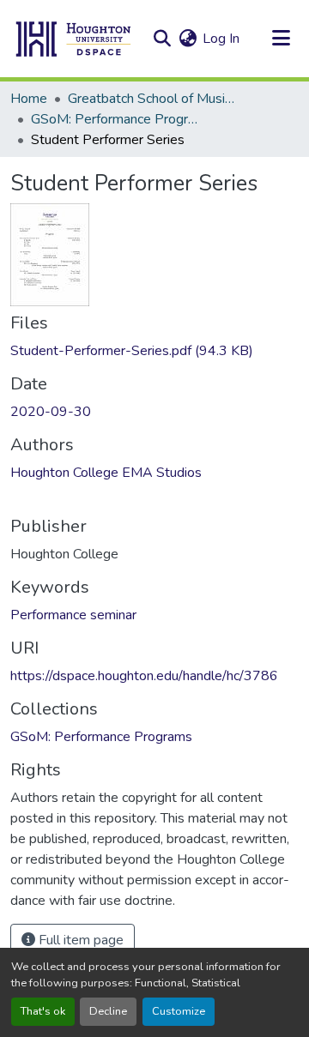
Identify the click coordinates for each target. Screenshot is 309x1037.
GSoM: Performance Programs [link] (117, 119)
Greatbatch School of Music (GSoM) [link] (153, 98)
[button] (73, 38)
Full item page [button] (79, 940)
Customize (178, 1011)
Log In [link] (221, 38)
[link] (154, 351)
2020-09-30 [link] (50, 411)
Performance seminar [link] (73, 615)
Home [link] (28, 98)
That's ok (43, 1011)
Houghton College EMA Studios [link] (106, 472)
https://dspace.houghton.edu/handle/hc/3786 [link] (144, 675)
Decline (108, 1011)
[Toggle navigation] (281, 38)
